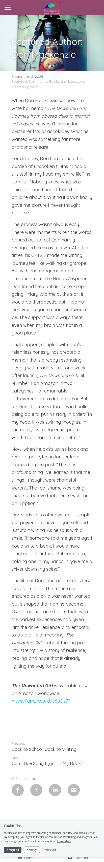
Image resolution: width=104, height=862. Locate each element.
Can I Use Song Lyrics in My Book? (47, 763)
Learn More (64, 841)
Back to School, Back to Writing (44, 749)
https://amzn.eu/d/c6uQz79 (41, 701)
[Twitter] (36, 790)
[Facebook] (18, 790)
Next (15, 757)
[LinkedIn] (55, 790)
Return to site (25, 778)
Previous (18, 743)
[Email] (74, 790)
